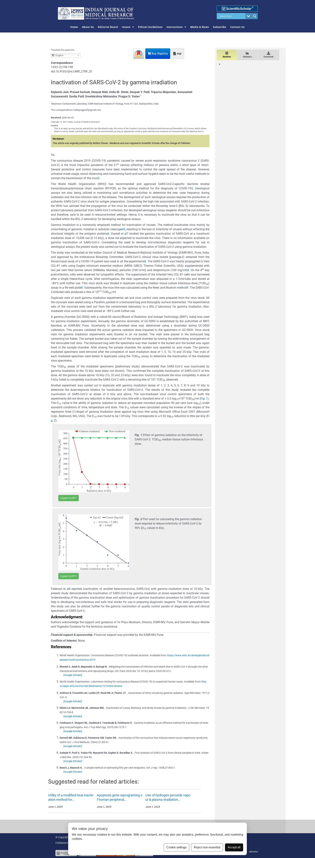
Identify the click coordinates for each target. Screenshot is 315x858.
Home (74, 27)
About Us (88, 27)
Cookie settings (176, 847)
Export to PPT (68, 498)
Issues (126, 27)
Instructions (175, 27)
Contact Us (237, 27)
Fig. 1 (204, 398)
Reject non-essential (207, 847)
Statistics (247, 56)
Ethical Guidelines (150, 27)
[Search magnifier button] (255, 16)
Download (268, 56)
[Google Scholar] (72, 675)
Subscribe (219, 27)
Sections (227, 56)
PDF (179, 53)
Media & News (199, 27)
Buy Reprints (159, 53)
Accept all (234, 847)
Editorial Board (108, 27)
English (59, 55)
